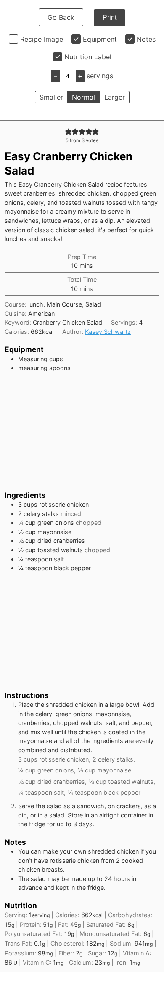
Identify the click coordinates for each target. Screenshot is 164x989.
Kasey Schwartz (108, 331)
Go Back (61, 17)
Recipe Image (41, 39)
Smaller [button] (51, 97)
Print (109, 17)
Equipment (100, 39)
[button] (68, 131)
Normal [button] (83, 97)
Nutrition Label (87, 57)
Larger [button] (114, 97)
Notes (146, 39)
